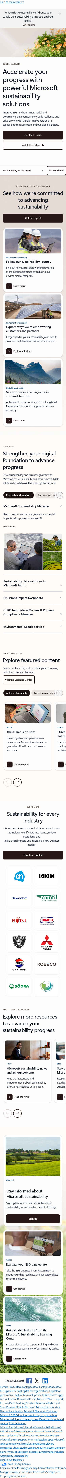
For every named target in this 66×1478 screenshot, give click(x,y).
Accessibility (6, 1455)
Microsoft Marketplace (31, 1443)
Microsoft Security (24, 1427)
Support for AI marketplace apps (35, 1439)
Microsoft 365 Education (13, 1415)
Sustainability (21, 1455)
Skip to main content (12, 2)
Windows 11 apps (54, 1395)
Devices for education (12, 1411)
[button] (23, 170)
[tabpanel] (33, 568)
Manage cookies (9, 1472)
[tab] (18, 495)
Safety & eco (53, 1472)
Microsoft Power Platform (19, 1431)
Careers (31, 1447)
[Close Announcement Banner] (59, 12)
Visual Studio (20, 1447)
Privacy (62, 1468)
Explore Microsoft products (29, 1395)
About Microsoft (45, 1447)
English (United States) (12, 1459)
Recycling (5, 1476)
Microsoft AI (6, 1427)
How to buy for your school (42, 1415)
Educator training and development (19, 1419)
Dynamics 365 (42, 1427)
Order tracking (17, 1403)
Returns (4, 1403)
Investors (34, 1451)
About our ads (19, 1476)
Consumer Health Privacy (14, 1468)
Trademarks (39, 1472)
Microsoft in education (48, 1407)
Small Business (21, 1435)
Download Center (26, 1399)
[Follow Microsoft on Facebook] (29, 1380)
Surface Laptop (21, 1387)
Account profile (8, 1399)
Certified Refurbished (37, 1403)
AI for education (17, 1423)
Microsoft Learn (8, 1439)
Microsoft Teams (42, 1431)
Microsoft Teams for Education (40, 1411)
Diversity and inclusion (51, 1451)
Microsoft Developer (48, 1435)
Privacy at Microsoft (17, 1451)
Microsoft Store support (50, 1399)
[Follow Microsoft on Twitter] (37, 1380)
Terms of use (25, 1472)
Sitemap (33, 1468)
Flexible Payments (25, 1407)
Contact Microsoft (48, 1468)
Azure (33, 1435)
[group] (27, 736)
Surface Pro (6, 1387)
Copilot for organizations (34, 1391)
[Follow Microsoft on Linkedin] (45, 1380)
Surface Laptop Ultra (41, 1387)
